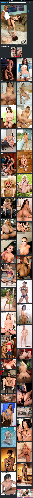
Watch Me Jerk (30, 8)
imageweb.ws (4, 2)
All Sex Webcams (9, 0)
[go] (27, 2)
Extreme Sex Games (23, 0)
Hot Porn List (13, 0)
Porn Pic (29, 11)
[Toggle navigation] (31, 2)
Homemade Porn (18, 0)
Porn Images (29, 12)
